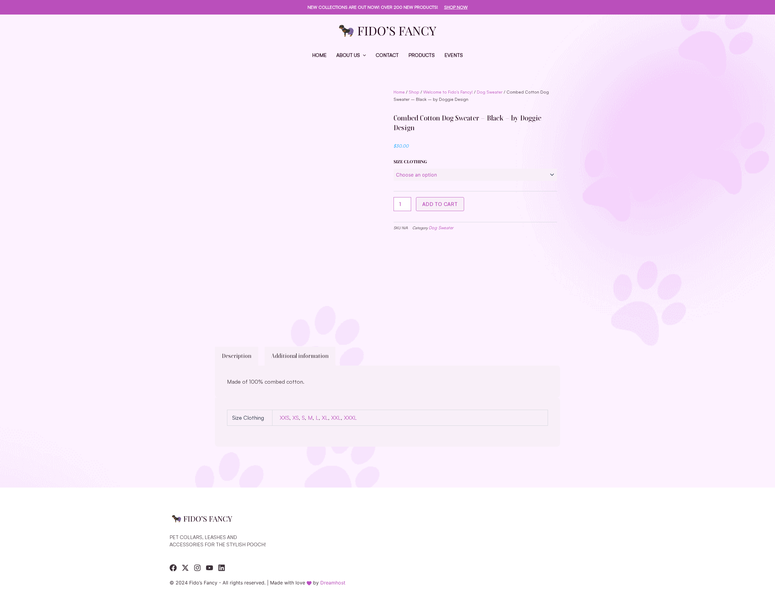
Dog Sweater (490, 91)
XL (325, 417)
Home (319, 55)
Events (453, 55)
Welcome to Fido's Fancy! (448, 91)
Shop (414, 91)
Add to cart (440, 204)
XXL (336, 417)
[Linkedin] (221, 567)
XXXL (350, 417)
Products (421, 55)
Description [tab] (236, 355)
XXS (284, 417)
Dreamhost (332, 583)
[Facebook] (173, 567)
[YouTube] (209, 567)
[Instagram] (197, 567)
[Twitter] (185, 567)
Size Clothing (410, 161)
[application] (363, 55)
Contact (387, 55)
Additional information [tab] (299, 355)
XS (295, 417)
